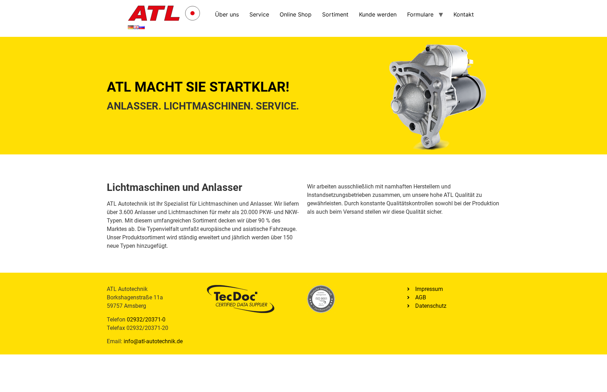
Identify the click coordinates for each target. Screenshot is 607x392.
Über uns (227, 14)
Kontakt (463, 14)
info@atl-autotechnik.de (153, 341)
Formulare (420, 14)
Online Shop (296, 14)
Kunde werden (378, 14)
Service (259, 14)
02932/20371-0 (146, 319)
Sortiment (335, 14)
